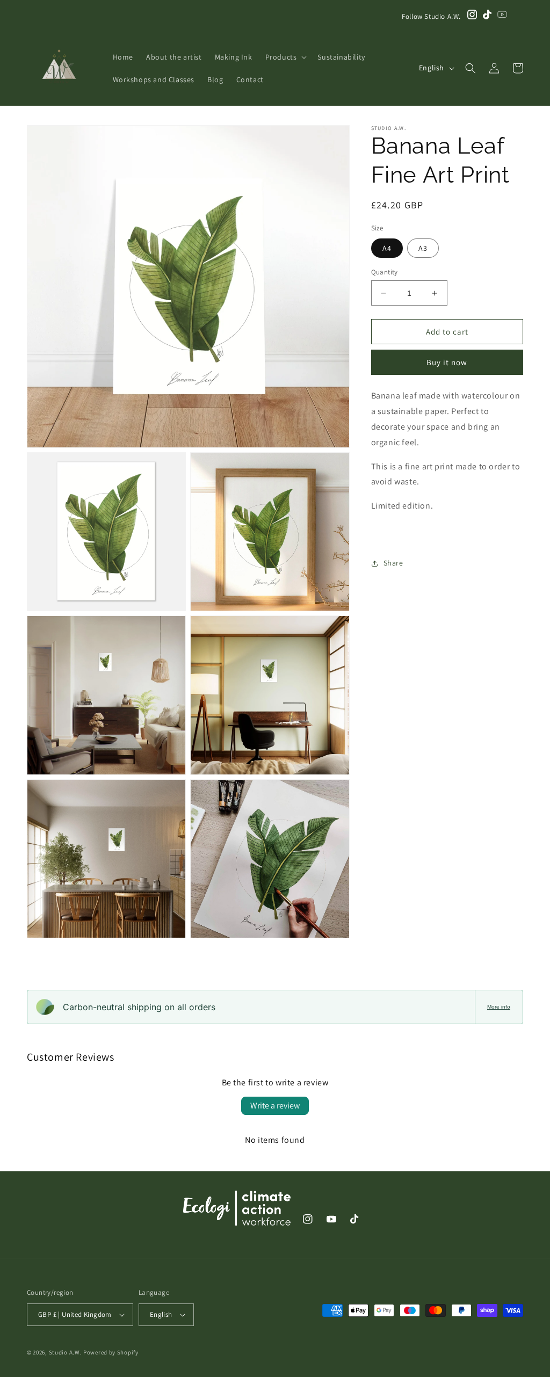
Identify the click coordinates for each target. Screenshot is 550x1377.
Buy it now (446, 362)
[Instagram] (472, 16)
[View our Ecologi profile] (237, 1211)
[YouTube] (502, 16)
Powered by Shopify (111, 1352)
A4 (387, 248)
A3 (423, 248)
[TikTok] (487, 16)
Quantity (384, 272)
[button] (285, 57)
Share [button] (393, 563)
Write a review (275, 1105)
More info (498, 1007)
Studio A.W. (65, 1352)
